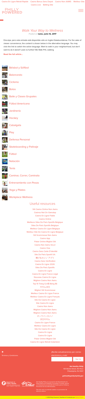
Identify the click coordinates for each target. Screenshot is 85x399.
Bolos (12, 89)
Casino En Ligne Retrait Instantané (45, 342)
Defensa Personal (19, 139)
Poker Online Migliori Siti (45, 241)
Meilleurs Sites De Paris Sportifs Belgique (45, 222)
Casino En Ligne (45, 271)
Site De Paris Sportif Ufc (45, 254)
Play (11, 132)
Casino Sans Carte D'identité (45, 251)
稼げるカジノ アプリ (45, 258)
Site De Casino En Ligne (45, 300)
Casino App (45, 238)
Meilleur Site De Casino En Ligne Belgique (45, 232)
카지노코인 (45, 287)
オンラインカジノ (45, 316)
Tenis (12, 168)
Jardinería (15, 111)
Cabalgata (15, 125)
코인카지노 (45, 319)
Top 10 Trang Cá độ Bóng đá (45, 283)
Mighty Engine (79, 397)
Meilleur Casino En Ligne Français (45, 296)
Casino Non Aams (45, 306)
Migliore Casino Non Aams (45, 280)
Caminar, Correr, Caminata (24, 175)
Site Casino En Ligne (45, 303)
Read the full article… (13, 54)
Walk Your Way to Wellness (42, 30)
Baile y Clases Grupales (23, 96)
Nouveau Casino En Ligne (45, 277)
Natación (14, 161)
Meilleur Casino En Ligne (45, 326)
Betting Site (48, 5)
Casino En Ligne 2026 (45, 264)
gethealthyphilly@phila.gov (72, 376)
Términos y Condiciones (10, 355)
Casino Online (45, 219)
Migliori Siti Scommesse (45, 290)
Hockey (13, 118)
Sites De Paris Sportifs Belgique (45, 225)
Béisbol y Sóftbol (19, 67)
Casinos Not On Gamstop (45, 212)
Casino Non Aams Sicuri (45, 245)
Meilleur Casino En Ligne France (45, 293)
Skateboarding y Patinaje (23, 147)
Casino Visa (45, 248)
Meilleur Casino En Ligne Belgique (45, 228)
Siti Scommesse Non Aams (45, 235)
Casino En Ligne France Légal (45, 274)
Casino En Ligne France (45, 322)
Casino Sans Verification (45, 261)
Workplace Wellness (21, 197)
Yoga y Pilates (17, 190)
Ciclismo (14, 82)
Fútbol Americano (19, 103)
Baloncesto (15, 75)
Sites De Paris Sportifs (45, 267)
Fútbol (12, 154)
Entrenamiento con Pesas (24, 182)
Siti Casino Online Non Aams (45, 209)
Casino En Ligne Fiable (45, 215)
